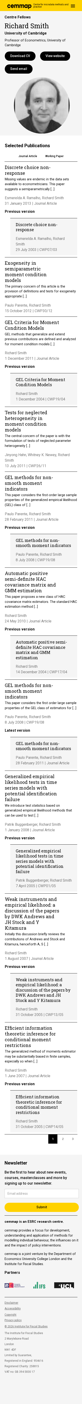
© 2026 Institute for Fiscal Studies (26, 1326)
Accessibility (13, 1308)
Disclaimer (11, 1302)
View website (55, 56)
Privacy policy (13, 1320)
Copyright (10, 1314)
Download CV (20, 56)
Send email (18, 69)
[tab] (28, 156)
